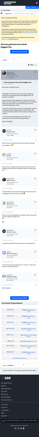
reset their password (29, 32)
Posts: (8, 77)
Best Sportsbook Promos (19, 358)
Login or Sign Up (31, 7)
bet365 (12, 341)
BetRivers (11, 352)
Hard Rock (11, 345)
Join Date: (9, 76)
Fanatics (11, 335)
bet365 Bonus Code (31, 341)
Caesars (11, 322)
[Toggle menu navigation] (37, 3)
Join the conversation (19, 52)
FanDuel (11, 316)
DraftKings (12, 328)
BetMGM (11, 309)
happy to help (5, 39)
